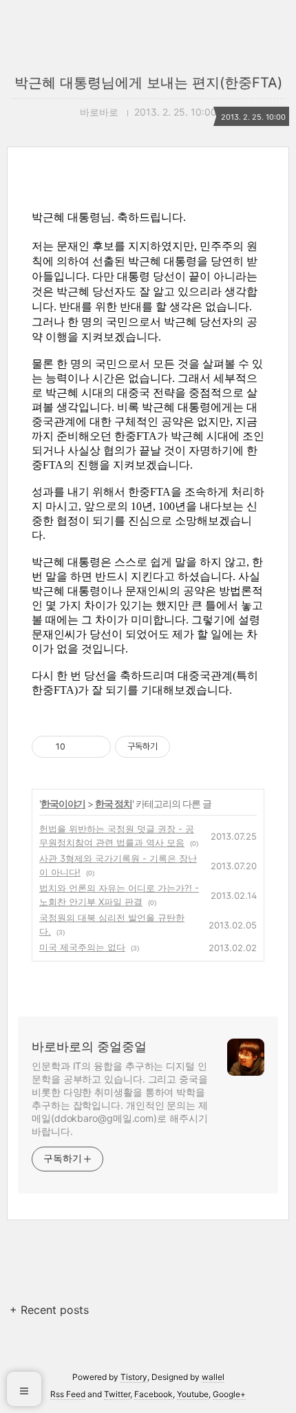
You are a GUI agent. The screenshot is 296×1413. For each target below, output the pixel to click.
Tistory (133, 1377)
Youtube (193, 1394)
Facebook (153, 1394)
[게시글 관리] (95, 746)
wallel (213, 1377)
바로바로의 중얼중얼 (89, 1046)
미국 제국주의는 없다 (82, 947)
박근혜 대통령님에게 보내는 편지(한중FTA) (148, 82)
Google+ (229, 1394)
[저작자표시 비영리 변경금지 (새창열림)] (188, 746)
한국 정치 (113, 803)
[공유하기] (78, 746)
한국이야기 (63, 803)
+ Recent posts (49, 1310)
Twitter (117, 1394)
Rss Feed (67, 1394)
